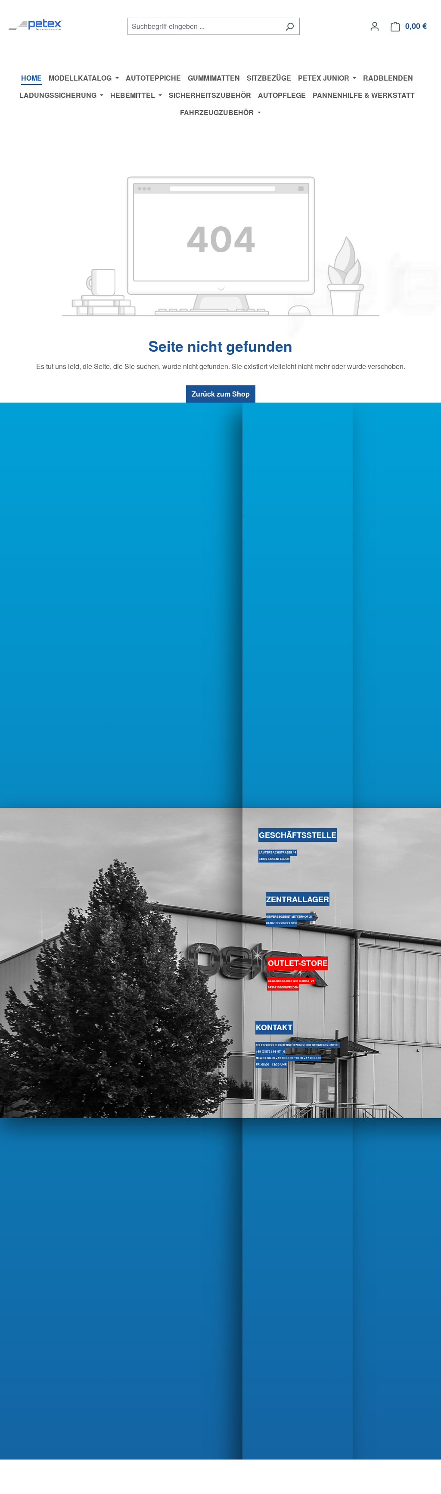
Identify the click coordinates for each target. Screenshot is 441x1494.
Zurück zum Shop (221, 394)
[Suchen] (290, 26)
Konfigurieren (209, 1477)
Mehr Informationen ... (42, 1485)
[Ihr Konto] (374, 25)
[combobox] (203, 26)
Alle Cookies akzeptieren (388, 1477)
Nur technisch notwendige (290, 1477)
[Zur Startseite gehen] (35, 24)
